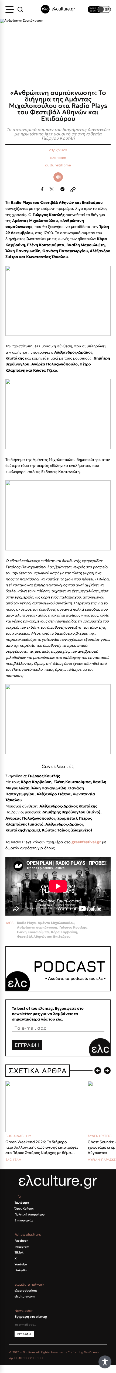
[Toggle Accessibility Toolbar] (105, 1362)
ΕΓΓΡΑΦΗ (27, 1045)
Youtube (21, 1264)
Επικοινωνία (24, 1220)
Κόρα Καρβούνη (64, 932)
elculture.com (25, 1296)
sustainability (18, 1136)
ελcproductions (26, 1290)
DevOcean (91, 1352)
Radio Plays (26, 923)
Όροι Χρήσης (24, 1208)
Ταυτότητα (22, 1202)
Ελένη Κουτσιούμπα (33, 932)
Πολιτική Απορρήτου (30, 1214)
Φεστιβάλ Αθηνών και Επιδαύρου (43, 936)
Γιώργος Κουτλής (73, 927)
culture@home (58, 165)
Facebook (21, 1240)
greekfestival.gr (86, 842)
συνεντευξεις (99, 1136)
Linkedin (21, 1270)
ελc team (58, 157)
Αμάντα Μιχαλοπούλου (56, 923)
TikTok (19, 1252)
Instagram (22, 1246)
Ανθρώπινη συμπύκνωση (37, 927)
